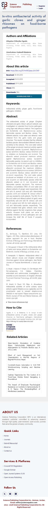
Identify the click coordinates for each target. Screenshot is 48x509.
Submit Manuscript (10, 443)
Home (6, 436)
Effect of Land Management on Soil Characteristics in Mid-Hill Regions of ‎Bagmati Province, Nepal (24, 357)
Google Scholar (10, 470)
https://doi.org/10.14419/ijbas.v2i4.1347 (24, 71)
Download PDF (23, 96)
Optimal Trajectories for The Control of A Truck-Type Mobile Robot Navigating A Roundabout (24, 377)
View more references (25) (18, 302)
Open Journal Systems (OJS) (14, 473)
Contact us (8, 451)
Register (42, 6)
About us (7, 447)
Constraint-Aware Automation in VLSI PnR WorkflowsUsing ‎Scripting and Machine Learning (24, 367)
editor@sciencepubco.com (26, 502)
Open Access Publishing (13, 477)
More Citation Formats (9, 327)
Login (41, 8)
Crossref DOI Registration (13, 466)
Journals (7, 439)
